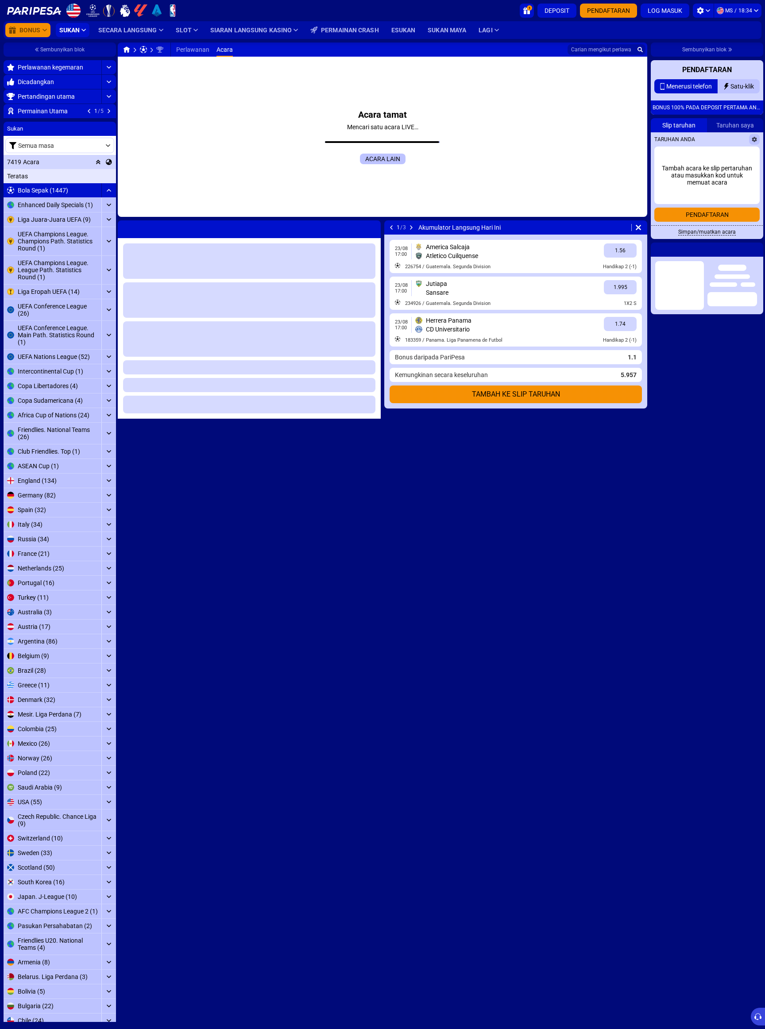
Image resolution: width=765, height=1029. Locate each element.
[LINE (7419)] (126, 49)
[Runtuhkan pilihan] (98, 215)
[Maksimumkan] (108, 67)
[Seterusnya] (108, 111)
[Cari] (640, 49)
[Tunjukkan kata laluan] (750, 228)
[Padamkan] (638, 227)
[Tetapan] (703, 11)
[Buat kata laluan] (731, 228)
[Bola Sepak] (143, 49)
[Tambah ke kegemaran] (108, 125)
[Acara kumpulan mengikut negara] (109, 215)
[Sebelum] (89, 111)
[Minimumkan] (108, 244)
